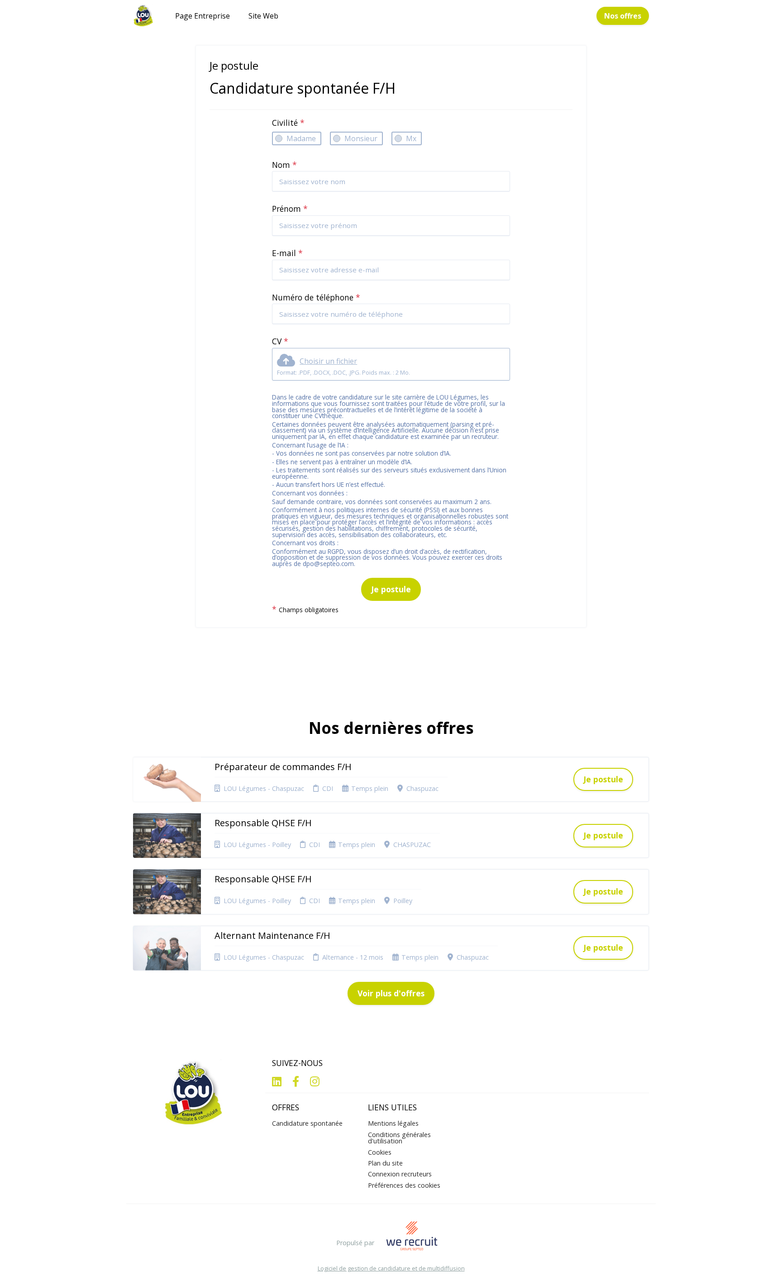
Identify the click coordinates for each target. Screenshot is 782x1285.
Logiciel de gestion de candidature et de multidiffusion (391, 1268)
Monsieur (360, 138)
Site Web (263, 16)
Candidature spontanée (307, 1123)
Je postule (391, 589)
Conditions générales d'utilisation (399, 1137)
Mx (411, 138)
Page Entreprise (202, 16)
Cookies (379, 1152)
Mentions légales (393, 1123)
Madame (301, 138)
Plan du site (385, 1163)
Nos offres (622, 16)
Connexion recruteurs (400, 1174)
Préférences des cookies (404, 1185)
